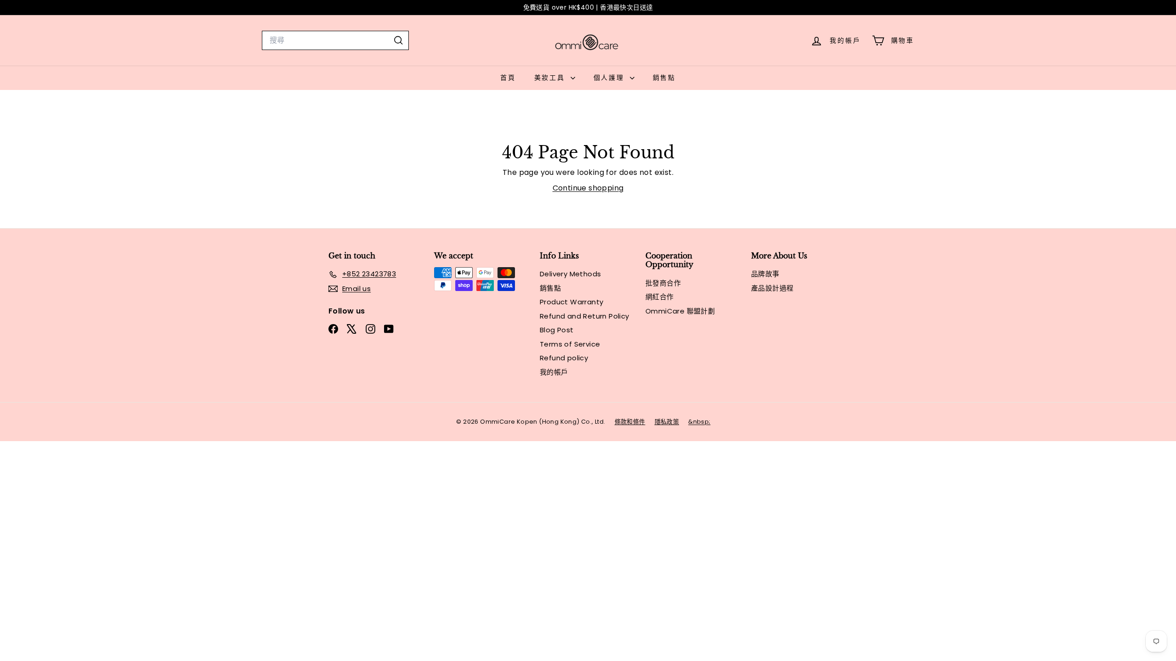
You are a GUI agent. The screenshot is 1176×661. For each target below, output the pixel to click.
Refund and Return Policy (584, 316)
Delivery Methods (570, 274)
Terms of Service (570, 344)
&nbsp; (699, 421)
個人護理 (611, 77)
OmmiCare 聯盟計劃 (680, 311)
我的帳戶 (554, 372)
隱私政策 (667, 421)
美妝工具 (551, 77)
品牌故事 (765, 274)
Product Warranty (571, 302)
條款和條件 (630, 421)
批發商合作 (663, 283)
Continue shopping (588, 188)
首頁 (508, 77)
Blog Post (557, 330)
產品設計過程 (772, 288)
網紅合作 (659, 297)
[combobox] (335, 40)
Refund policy (564, 358)
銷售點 (664, 77)
